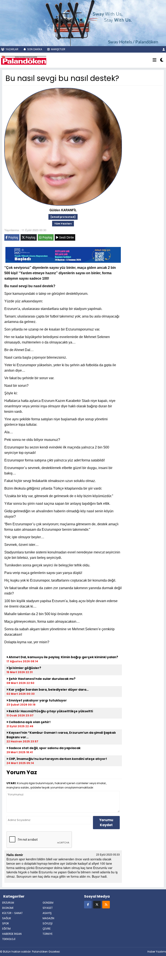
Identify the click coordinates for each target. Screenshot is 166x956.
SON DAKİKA (34, 49)
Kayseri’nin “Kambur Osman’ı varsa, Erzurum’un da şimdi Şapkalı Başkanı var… (61, 734)
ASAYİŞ (47, 913)
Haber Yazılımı (156, 951)
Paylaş (13, 237)
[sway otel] (83, 22)
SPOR (5, 923)
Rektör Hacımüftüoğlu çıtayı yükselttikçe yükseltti (50, 711)
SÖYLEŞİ (48, 923)
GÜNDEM (48, 902)
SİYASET (48, 908)
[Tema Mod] (162, 60)
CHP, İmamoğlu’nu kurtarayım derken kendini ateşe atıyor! (57, 759)
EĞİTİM (6, 928)
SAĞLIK (6, 918)
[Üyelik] (164, 49)
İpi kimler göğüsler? (24, 668)
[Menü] (154, 60)
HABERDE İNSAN (12, 934)
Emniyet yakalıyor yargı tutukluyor (37, 700)
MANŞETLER (57, 49)
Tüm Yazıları (63, 223)
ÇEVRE (47, 928)
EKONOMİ (7, 908)
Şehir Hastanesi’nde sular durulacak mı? (41, 679)
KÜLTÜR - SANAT (12, 913)
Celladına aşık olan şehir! (29, 722)
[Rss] (106, 904)
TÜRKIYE (48, 934)
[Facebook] (88, 904)
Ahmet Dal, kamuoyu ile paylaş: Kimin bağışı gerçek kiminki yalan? (63, 657)
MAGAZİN (48, 918)
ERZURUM (8, 902)
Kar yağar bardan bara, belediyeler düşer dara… (48, 689)
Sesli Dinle (66, 237)
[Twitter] (97, 904)
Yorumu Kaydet (106, 822)
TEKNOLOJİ (8, 939)
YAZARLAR (11, 49)
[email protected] (63, 217)
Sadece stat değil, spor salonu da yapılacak (44, 748)
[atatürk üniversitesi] (63, 254)
